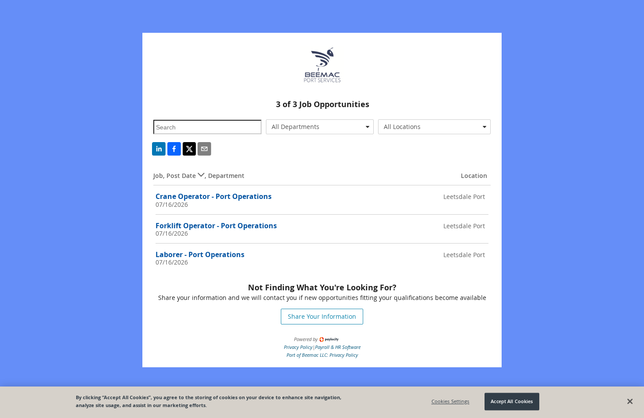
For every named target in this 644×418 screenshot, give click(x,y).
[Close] (630, 401)
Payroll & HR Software (338, 347)
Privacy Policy (298, 347)
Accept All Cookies (512, 401)
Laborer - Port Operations (200, 254)
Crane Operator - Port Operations (214, 196)
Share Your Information (322, 316)
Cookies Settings (451, 401)
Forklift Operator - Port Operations (216, 225)
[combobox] (320, 126)
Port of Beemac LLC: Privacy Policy (322, 355)
